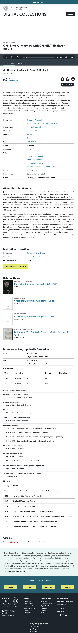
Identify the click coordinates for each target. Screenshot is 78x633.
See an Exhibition (62, 598)
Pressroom (27, 612)
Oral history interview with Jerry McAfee (34, 316)
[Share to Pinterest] (67, 79)
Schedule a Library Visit (65, 601)
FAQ (29, 587)
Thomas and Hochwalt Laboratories (41, 166)
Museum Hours (38, 2)
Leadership (27, 601)
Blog (42, 612)
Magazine (44, 608)
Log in (67, 587)
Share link (68, 84)
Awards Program (29, 608)
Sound (29, 134)
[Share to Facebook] (62, 79)
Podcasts (43, 610)
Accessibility (33, 631)
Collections (44, 614)
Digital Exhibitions (46, 606)
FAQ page (14, 541)
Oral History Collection (36, 257)
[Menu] (74, 8)
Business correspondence (25, 330)
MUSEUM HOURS (46, 598)
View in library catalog (16, 266)
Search (70, 14)
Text (28, 138)
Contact (48, 587)
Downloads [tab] (21, 63)
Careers (26, 614)
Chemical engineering (35, 153)
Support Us (60, 611)
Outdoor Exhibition (46, 603)
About (10, 587)
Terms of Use (33, 629)
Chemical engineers (35, 156)
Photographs (19, 281)
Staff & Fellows (28, 603)
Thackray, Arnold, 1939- (36, 120)
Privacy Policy (34, 628)
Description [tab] (9, 63)
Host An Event (61, 605)
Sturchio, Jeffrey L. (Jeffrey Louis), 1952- (42, 123)
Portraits (30, 281)
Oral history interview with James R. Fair (34, 300)
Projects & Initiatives (30, 606)
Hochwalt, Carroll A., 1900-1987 (39, 127)
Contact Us (60, 608)
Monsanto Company (35, 163)
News (26, 610)
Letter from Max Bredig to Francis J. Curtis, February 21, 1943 (42, 333)
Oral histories (9, 42)
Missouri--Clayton (34, 131)
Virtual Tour (44, 601)
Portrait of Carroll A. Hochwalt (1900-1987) (35, 283)
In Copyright (32, 170)
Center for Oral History (36, 253)
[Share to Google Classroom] (73, 79)
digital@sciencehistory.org (14, 571)
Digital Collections (24, 14)
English (29, 149)
